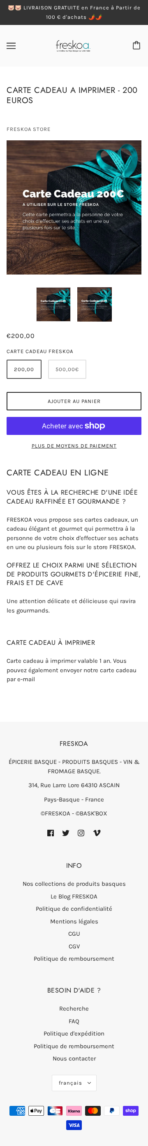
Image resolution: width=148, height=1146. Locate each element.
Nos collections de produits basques (74, 883)
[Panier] (137, 46)
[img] (50, 833)
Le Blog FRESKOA (74, 896)
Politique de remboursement (74, 958)
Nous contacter (74, 1058)
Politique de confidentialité (74, 908)
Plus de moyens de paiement (74, 446)
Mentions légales (74, 921)
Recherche (74, 1008)
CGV (74, 946)
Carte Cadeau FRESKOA (40, 351)
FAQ (74, 1021)
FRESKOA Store (29, 129)
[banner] (73, 45)
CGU (74, 933)
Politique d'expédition (74, 1033)
